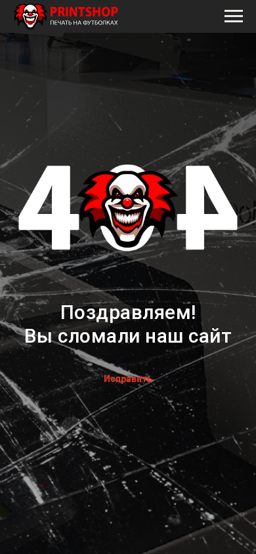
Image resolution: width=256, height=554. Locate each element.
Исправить (128, 378)
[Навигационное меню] (233, 16)
